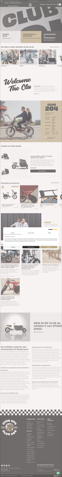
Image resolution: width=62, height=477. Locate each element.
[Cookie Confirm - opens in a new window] (52, 229)
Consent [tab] (12, 232)
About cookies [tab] (31, 232)
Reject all (13, 247)
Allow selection (31, 247)
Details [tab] (49, 232)
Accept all (49, 247)
